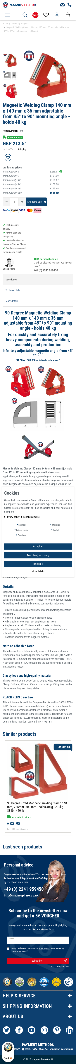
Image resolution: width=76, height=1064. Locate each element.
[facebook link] (19, 1030)
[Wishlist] (45, 15)
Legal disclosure (31, 516)
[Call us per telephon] (69, 5)
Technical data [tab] (13, 290)
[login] (57, 15)
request (54, 192)
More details (38, 571)
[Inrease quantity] (22, 202)
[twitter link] (6, 1030)
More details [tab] (12, 301)
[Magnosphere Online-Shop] (19, 4)
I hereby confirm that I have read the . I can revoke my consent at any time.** (37, 950)
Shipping (22, 149)
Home (5, 23)
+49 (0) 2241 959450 (46, 270)
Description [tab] (11, 279)
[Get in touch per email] (62, 5)
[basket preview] (67, 15)
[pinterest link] (57, 1030)
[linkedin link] (69, 1030)
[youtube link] (31, 1030)
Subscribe (37, 960)
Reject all (38, 563)
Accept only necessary (38, 555)
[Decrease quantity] (6, 202)
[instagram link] (44, 1030)
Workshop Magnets (20, 23)
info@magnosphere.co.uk (21, 895)
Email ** (13, 938)
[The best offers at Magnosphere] (35, 15)
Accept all (38, 546)
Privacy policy (13, 516)
